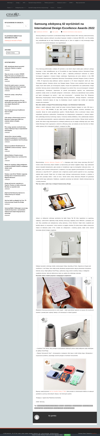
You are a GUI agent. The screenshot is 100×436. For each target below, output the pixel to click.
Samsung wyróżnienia (69, 408)
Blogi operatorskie (80, 2)
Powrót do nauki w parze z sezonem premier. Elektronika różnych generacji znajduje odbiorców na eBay (15, 87)
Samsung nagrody (39, 408)
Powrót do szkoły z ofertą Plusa (13, 94)
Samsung (61, 405)
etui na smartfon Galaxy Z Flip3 (58, 391)
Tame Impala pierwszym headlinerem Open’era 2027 (15, 110)
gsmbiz (57, 31)
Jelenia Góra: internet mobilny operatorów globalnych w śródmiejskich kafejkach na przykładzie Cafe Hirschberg (16, 138)
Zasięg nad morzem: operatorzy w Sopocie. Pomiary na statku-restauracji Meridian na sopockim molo (15, 185)
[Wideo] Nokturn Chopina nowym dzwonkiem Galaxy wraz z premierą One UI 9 (16, 157)
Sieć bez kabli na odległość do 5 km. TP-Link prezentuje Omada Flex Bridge (16, 201)
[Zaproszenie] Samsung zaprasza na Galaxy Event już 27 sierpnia (15, 193)
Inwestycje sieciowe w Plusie (13, 40)
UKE (24, 2)
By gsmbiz (52, 416)
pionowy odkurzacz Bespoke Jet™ (54, 162)
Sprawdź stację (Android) (35, 2)
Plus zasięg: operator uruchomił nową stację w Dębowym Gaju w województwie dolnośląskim (16, 128)
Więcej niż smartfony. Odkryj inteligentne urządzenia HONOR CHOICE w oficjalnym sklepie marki (16, 166)
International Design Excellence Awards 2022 (48, 405)
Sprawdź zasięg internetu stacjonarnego (38, 7)
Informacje (9, 2)
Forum (52, 7)
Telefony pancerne (49, 2)
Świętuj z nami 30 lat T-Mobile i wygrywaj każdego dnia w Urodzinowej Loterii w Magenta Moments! (16, 175)
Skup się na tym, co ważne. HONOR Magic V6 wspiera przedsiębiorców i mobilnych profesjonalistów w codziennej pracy (16, 76)
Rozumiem (67, 434)
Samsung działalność (88, 405)
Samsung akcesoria (77, 405)
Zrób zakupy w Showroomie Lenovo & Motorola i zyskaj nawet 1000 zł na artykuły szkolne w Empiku (15, 119)
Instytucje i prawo (61, 2)
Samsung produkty (48, 408)
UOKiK (70, 2)
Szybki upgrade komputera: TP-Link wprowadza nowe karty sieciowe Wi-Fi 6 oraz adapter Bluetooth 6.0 (15, 102)
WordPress (94, 433)
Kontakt (59, 7)
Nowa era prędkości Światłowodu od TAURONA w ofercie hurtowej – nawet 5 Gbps (15, 147)
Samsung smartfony (58, 408)
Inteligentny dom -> (20, 7)
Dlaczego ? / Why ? (59, 434)
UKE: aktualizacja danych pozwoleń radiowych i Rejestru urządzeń (14, 67)
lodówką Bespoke (40, 109)
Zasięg (17, 2)
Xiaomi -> (9, 7)
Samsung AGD (68, 405)
